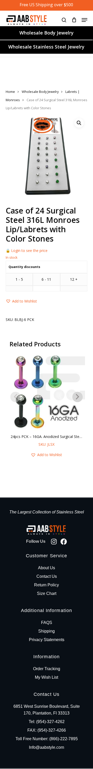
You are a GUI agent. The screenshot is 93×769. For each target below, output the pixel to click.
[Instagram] (54, 541)
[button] (84, 20)
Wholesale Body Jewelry (46, 33)
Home (10, 91)
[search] (64, 20)
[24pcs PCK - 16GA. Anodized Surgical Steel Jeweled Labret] (46, 392)
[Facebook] (63, 541)
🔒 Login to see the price (27, 250)
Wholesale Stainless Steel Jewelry (46, 47)
